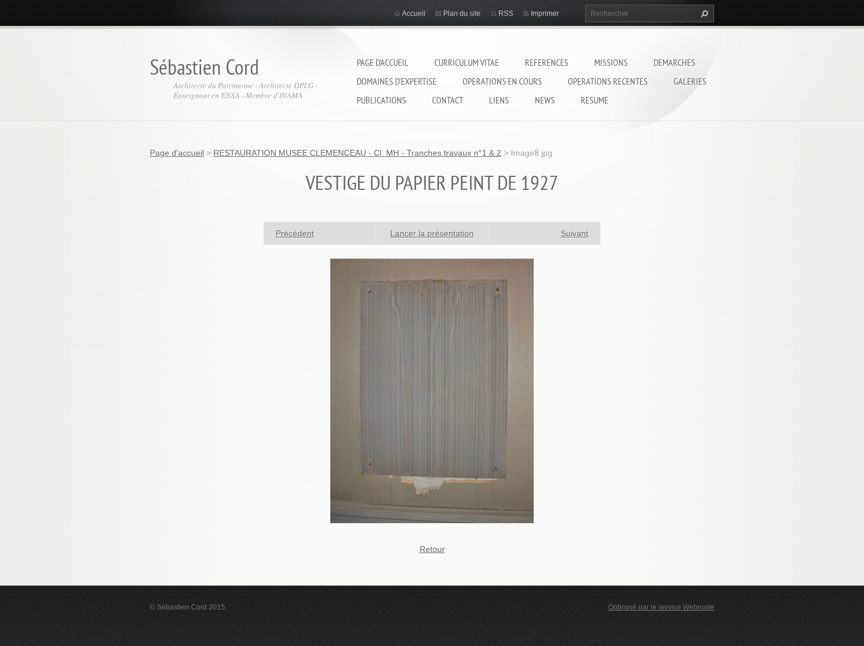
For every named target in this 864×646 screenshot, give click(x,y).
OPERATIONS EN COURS (502, 81)
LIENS (499, 100)
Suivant (574, 233)
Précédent (295, 233)
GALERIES (690, 81)
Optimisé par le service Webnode (661, 607)
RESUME (594, 100)
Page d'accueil (382, 62)
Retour (432, 549)
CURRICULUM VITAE (466, 62)
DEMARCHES (674, 62)
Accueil (414, 13)
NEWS (545, 100)
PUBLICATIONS (381, 100)
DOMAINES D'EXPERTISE (397, 81)
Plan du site (462, 13)
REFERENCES (546, 62)
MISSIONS (611, 62)
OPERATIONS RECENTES (608, 81)
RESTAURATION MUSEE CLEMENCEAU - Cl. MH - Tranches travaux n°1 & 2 (357, 153)
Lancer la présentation (432, 233)
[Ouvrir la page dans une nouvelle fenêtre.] (432, 389)
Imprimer (545, 13)
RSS (505, 13)
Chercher (703, 13)
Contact (447, 100)
